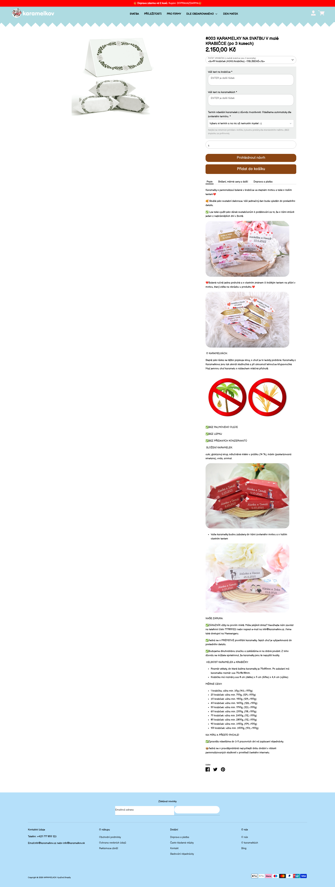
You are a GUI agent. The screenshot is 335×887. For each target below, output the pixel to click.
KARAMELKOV (50, 878)
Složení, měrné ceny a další (233, 181)
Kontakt (174, 848)
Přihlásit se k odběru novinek (197, 809)
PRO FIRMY (174, 14)
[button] (251, 72)
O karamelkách (249, 842)
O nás (244, 837)
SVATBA (134, 14)
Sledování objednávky (182, 853)
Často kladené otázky (182, 842)
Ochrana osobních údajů (112, 842)
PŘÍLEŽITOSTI (153, 14)
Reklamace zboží (108, 848)
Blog (243, 848)
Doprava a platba (263, 181)
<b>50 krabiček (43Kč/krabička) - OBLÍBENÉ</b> (236, 61)
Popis (210, 181)
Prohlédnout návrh (251, 158)
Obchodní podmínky (110, 837)
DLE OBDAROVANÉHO (200, 14)
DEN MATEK (230, 14)
